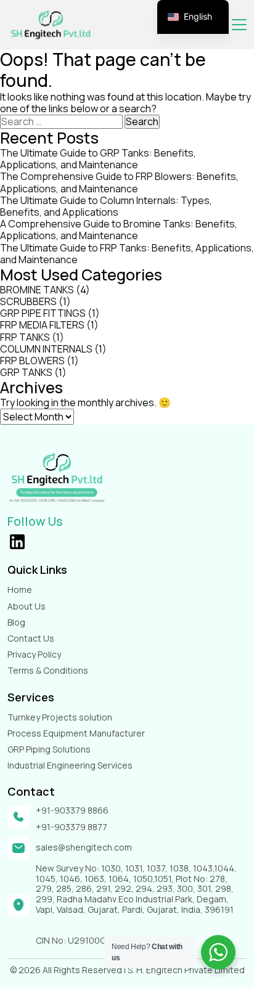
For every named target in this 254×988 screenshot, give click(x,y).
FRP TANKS (25, 337)
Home (19, 589)
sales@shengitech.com (84, 848)
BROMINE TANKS (37, 289)
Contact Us (30, 638)
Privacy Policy (34, 654)
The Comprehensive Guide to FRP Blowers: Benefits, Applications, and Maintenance (119, 182)
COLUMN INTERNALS (46, 349)
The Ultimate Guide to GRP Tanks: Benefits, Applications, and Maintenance (98, 158)
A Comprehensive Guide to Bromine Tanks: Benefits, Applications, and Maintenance (118, 229)
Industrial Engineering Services (70, 765)
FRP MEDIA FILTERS (42, 325)
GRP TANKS (26, 372)
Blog (16, 622)
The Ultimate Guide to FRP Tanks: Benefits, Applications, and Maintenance (127, 253)
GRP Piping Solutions (49, 749)
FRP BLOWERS (32, 360)
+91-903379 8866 (72, 811)
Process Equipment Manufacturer (76, 733)
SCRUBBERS (28, 301)
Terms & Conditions (47, 670)
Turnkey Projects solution (59, 717)
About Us (26, 606)
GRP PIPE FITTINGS (43, 313)
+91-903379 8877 (71, 827)
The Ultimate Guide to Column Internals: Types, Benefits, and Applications (106, 206)
